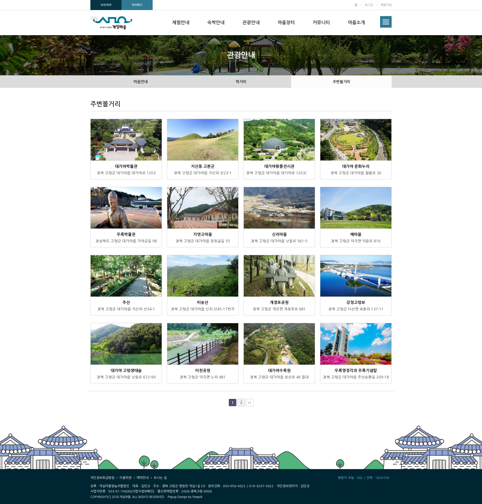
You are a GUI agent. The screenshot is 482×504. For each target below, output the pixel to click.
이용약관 (125, 477)
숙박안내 (215, 22)
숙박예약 (105, 5)
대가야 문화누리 (356, 166)
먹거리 (241, 82)
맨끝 (250, 402)
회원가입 (386, 5)
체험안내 (180, 22)
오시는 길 (160, 477)
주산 (126, 302)
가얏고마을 (202, 234)
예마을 (356, 234)
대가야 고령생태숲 (126, 370)
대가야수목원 (279, 370)
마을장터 (286, 22)
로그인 (369, 5)
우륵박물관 (126, 234)
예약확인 (137, 5)
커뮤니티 (321, 22)
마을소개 (356, 22)
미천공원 (202, 370)
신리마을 (279, 234)
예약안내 (143, 477)
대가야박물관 (126, 166)
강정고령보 (355, 302)
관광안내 (251, 22)
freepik (197, 496)
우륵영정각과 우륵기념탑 (356, 370)
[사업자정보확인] (142, 491)
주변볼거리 (341, 82)
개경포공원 (279, 302)
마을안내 (141, 82)
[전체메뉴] (386, 22)
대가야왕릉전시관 (279, 166)
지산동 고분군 (203, 166)
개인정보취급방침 (102, 477)
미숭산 (202, 302)
